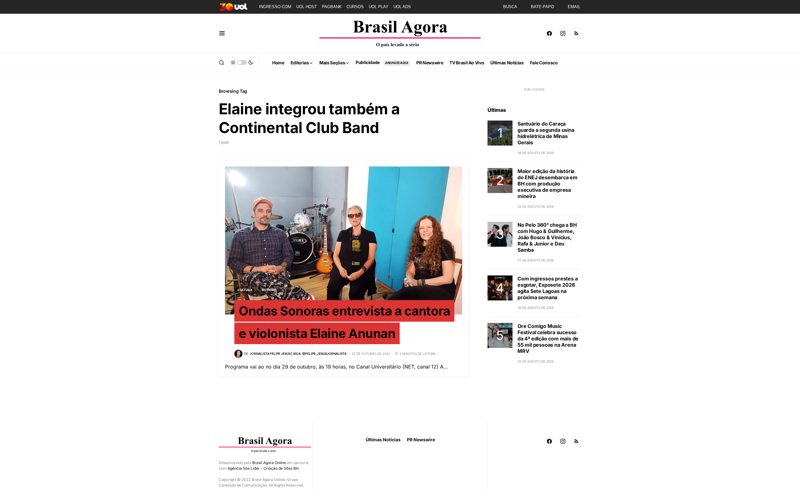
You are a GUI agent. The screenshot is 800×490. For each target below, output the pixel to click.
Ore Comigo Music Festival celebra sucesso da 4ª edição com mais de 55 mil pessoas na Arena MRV (548, 338)
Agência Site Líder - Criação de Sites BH (263, 468)
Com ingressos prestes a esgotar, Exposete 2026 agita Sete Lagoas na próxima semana (548, 287)
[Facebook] (549, 33)
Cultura (245, 290)
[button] (222, 33)
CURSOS (355, 6)
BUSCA (510, 6)
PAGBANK (332, 6)
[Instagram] (563, 33)
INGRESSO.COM (275, 6)
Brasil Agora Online (269, 462)
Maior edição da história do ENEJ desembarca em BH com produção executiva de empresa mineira (548, 183)
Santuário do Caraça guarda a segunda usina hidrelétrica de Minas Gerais (546, 133)
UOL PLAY (378, 6)
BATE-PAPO (542, 6)
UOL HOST (306, 6)
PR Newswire (421, 439)
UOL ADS (402, 6)
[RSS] (576, 33)
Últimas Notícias (383, 439)
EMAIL (574, 6)
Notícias (269, 290)
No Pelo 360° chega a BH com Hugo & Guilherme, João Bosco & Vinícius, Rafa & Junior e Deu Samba (547, 237)
